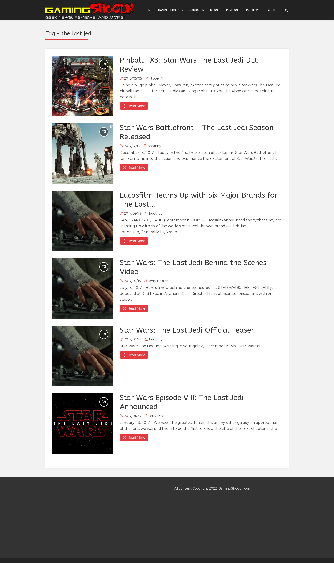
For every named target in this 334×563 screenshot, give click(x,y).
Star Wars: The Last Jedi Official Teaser (187, 330)
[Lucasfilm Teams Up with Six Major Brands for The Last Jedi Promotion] (82, 221)
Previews (253, 10)
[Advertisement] (102, 517)
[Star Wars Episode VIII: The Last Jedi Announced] (82, 423)
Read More (136, 106)
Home (148, 10)
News (214, 10)
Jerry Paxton (158, 281)
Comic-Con (196, 10)
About (272, 10)
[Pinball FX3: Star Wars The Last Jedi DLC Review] (82, 86)
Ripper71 (156, 78)
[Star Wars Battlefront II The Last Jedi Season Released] (82, 153)
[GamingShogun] (90, 10)
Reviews (232, 10)
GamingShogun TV (171, 10)
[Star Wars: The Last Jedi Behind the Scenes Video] (82, 288)
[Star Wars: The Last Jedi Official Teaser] (82, 356)
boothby (154, 146)
